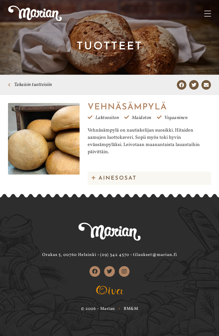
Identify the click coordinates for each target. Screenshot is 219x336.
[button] (181, 85)
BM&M (131, 309)
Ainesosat (118, 178)
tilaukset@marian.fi (155, 255)
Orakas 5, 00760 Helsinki (69, 255)
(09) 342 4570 (114, 255)
